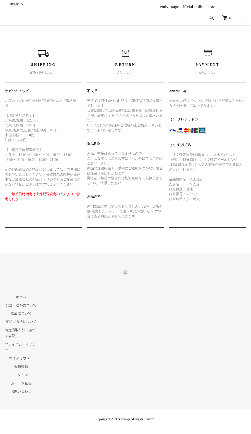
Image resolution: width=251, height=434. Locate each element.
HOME (14, 4)
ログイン (21, 375)
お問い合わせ (21, 391)
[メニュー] (241, 18)
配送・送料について (21, 305)
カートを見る (21, 383)
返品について (21, 313)
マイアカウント (21, 358)
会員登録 (21, 366)
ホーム (21, 297)
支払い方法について (21, 322)
